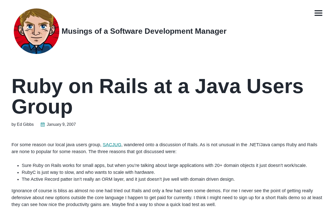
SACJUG (112, 144)
